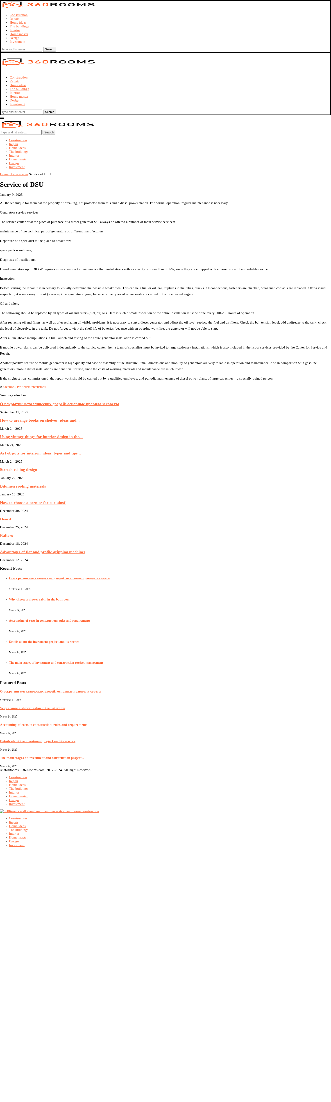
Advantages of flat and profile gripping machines (42, 552)
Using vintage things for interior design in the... (41, 436)
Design (15, 38)
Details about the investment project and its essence (44, 641)
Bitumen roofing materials (23, 486)
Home (4, 174)
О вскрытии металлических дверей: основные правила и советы (59, 404)
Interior (15, 30)
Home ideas (18, 22)
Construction (19, 15)
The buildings (19, 26)
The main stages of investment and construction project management (56, 662)
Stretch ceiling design (18, 469)
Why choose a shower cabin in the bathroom (39, 599)
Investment (17, 41)
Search (49, 49)
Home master (19, 34)
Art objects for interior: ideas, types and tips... (40, 453)
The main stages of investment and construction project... (42, 758)
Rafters (6, 535)
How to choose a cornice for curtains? (33, 502)
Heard (5, 519)
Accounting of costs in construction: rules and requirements (49, 620)
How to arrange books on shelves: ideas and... (40, 420)
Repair (14, 18)
